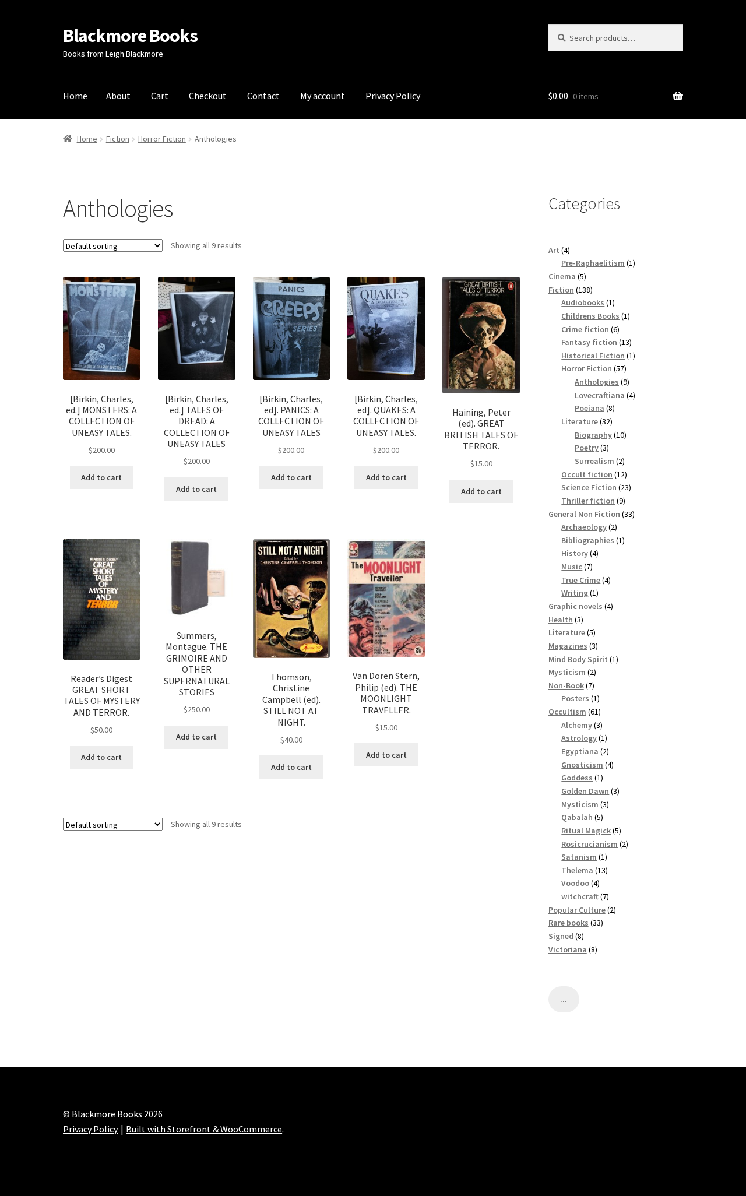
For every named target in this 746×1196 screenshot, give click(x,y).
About (118, 95)
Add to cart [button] (101, 477)
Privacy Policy (392, 95)
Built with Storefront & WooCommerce (204, 1129)
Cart (159, 95)
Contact (263, 95)
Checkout (208, 95)
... (563, 999)
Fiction (117, 138)
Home (75, 95)
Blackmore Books (130, 35)
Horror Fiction (162, 138)
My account (322, 95)
